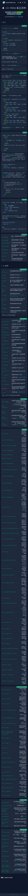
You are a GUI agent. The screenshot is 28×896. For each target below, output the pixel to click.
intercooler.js (9, 28)
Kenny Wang (15, 894)
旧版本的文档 (22, 377)
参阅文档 (17, 860)
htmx (16, 16)
